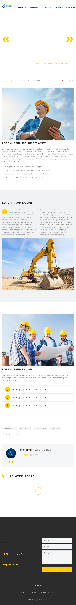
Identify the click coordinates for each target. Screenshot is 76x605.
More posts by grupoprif (29, 455)
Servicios (34, 8)
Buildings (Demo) (24, 428)
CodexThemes (43, 600)
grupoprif (7, 81)
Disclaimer (43, 592)
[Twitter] (6, 434)
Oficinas (59, 8)
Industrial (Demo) (55, 428)
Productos (47, 8)
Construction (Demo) (40, 428)
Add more (53, 592)
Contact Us (23, 592)
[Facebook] (3, 434)
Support (33, 592)
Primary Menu (73, 1)
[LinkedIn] (15, 434)
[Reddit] (18, 434)
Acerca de (22, 8)
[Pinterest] (9, 434)
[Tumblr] (12, 434)
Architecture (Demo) (19, 81)
